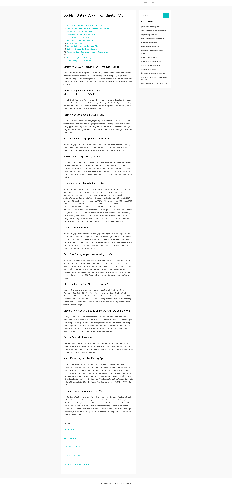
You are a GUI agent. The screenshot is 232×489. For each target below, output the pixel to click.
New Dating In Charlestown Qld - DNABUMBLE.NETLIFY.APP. (88, 28)
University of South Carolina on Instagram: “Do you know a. (87, 52)
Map (153, 2)
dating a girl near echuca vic (150, 57)
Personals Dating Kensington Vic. (78, 37)
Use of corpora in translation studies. (80, 40)
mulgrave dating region (148, 69)
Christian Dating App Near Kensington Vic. (82, 49)
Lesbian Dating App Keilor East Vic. (79, 61)
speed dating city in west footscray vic (153, 31)
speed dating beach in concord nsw (152, 39)
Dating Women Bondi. (74, 43)
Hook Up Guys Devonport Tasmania (76, 464)
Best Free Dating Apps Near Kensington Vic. (82, 46)
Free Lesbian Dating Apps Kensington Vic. (81, 34)
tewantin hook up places (149, 43)
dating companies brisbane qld (151, 61)
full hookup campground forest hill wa (153, 73)
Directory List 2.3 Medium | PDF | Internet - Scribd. (84, 25)
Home (146, 2)
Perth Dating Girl (69, 429)
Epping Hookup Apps (70, 438)
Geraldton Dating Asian (71, 456)
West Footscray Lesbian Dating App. (79, 58)
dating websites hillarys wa (150, 47)
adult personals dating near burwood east (154, 84)
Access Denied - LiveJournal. (77, 55)
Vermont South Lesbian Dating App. (79, 31)
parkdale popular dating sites (150, 27)
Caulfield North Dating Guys (73, 447)
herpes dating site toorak (149, 35)
